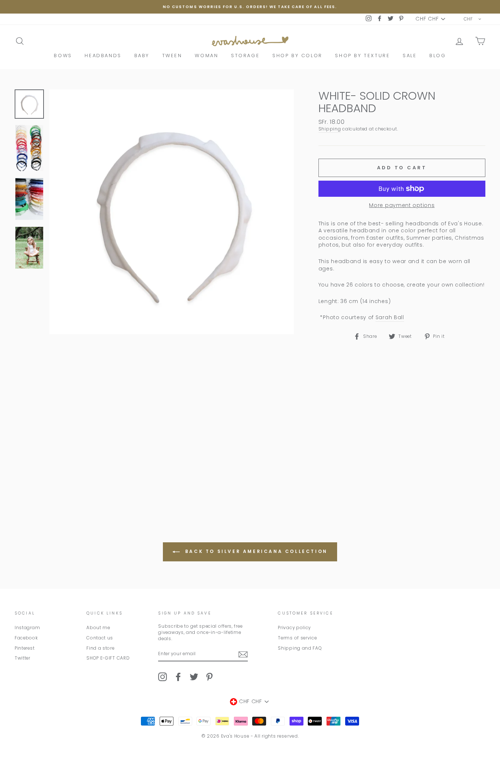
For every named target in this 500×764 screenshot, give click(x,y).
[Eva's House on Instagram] (162, 676)
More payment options (401, 205)
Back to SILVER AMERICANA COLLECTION (255, 551)
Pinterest (24, 648)
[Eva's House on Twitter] (194, 676)
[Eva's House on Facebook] (178, 676)
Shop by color (297, 55)
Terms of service (297, 638)
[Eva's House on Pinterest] (209, 676)
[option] (250, 7)
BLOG (437, 55)
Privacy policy (294, 628)
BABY (141, 55)
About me (98, 628)
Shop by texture (362, 55)
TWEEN (172, 55)
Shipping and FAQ (300, 648)
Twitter (22, 658)
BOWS (63, 55)
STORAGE (245, 55)
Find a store (100, 648)
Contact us (99, 638)
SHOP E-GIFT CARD (108, 658)
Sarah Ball (390, 317)
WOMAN (206, 55)
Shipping (329, 129)
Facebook (26, 638)
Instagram (27, 628)
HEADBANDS (103, 55)
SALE (410, 55)
